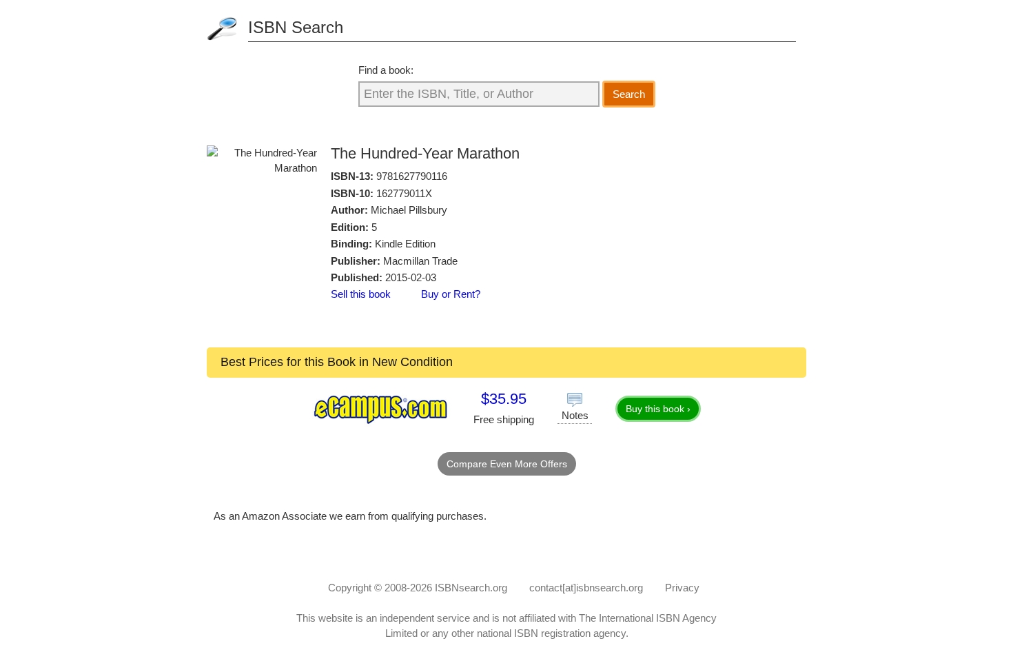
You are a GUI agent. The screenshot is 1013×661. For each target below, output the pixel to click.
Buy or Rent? (450, 294)
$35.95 (503, 398)
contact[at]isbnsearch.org (586, 587)
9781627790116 (411, 176)
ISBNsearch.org (471, 587)
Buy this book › (658, 408)
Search (629, 94)
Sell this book (361, 294)
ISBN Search (295, 27)
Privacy (682, 587)
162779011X (404, 193)
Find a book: (385, 70)
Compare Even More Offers (507, 463)
